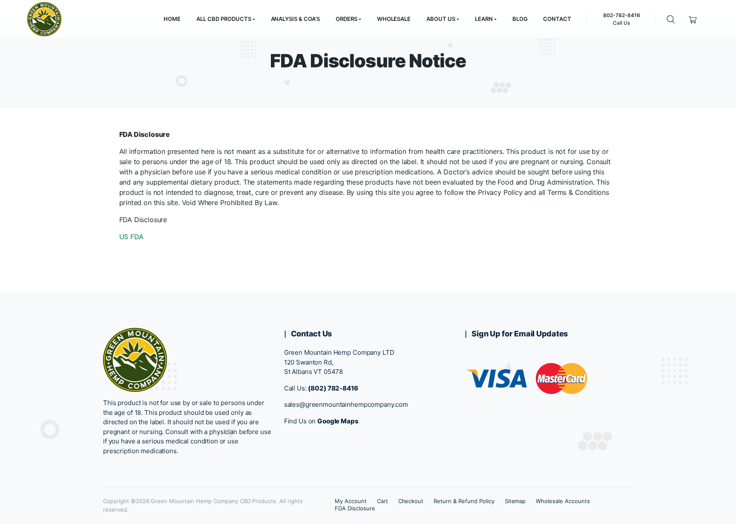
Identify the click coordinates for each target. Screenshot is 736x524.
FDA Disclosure (355, 508)
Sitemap (515, 501)
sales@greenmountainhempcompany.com (346, 404)
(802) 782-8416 (333, 388)
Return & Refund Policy (464, 501)
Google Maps (338, 421)
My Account (351, 501)
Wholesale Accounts (562, 501)
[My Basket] (693, 19)
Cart (382, 501)
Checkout (411, 501)
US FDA (131, 236)
